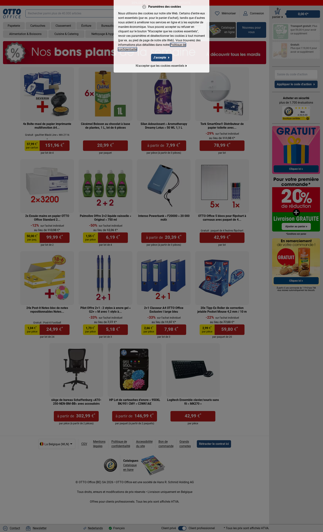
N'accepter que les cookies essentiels (160, 66)
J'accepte (159, 57)
